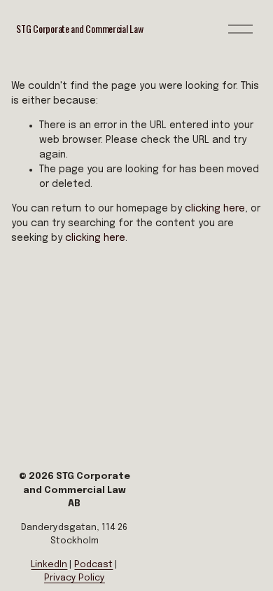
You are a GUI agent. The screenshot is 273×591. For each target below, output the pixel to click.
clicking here (215, 209)
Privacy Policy (74, 578)
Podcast (93, 564)
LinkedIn (49, 564)
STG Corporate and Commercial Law (79, 28)
